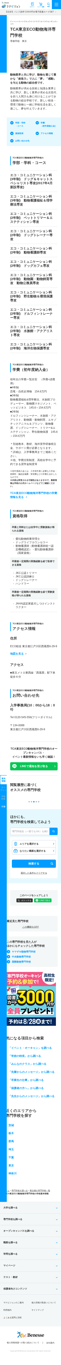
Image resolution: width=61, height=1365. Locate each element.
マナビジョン (11, 6)
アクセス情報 (47, 133)
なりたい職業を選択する (33, 851)
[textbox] (34, 831)
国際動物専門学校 (21, 961)
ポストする (26, 900)
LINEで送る (44, 900)
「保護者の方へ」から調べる (26, 1088)
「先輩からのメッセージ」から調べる (31, 1072)
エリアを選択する (29, 843)
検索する (33, 863)
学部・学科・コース (20, 124)
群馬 (11, 1141)
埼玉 (11, 1149)
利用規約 (7, 1310)
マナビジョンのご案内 (13, 1302)
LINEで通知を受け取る (34, 766)
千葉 (11, 1157)
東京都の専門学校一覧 (40, 1190)
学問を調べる (10, 1253)
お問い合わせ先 (22, 141)
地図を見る (17, 653)
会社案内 (50, 1343)
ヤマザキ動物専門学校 (24, 951)
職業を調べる (10, 1242)
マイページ (9, 1265)
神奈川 (12, 1173)
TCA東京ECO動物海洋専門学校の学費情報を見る (33, 495)
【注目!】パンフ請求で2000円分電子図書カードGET (29, 12)
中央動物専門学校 (21, 956)
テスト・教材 (10, 1277)
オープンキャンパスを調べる (18, 1230)
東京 (11, 1165)
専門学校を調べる (20, 1190)
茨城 (11, 1125)
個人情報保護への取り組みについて (23, 1342)
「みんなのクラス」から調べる (27, 1063)
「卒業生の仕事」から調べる (26, 1080)
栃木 (11, 1133)
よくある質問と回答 (12, 1317)
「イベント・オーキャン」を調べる (30, 1047)
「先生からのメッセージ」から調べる (31, 1096)
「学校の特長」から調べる (24, 1056)
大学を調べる (10, 1207)
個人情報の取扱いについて (44, 1302)
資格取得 (19, 133)
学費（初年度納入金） (49, 124)
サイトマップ (38, 1310)
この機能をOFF (30, 927)
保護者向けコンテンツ (15, 1288)
